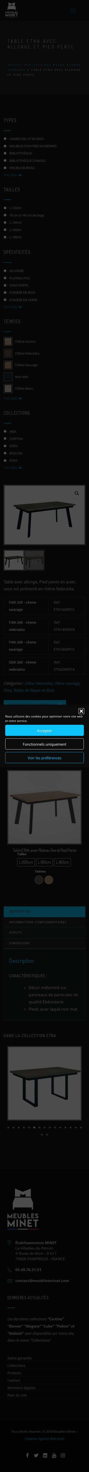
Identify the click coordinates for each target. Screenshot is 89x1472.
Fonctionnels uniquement (44, 743)
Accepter (44, 730)
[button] (81, 711)
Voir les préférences (44, 757)
